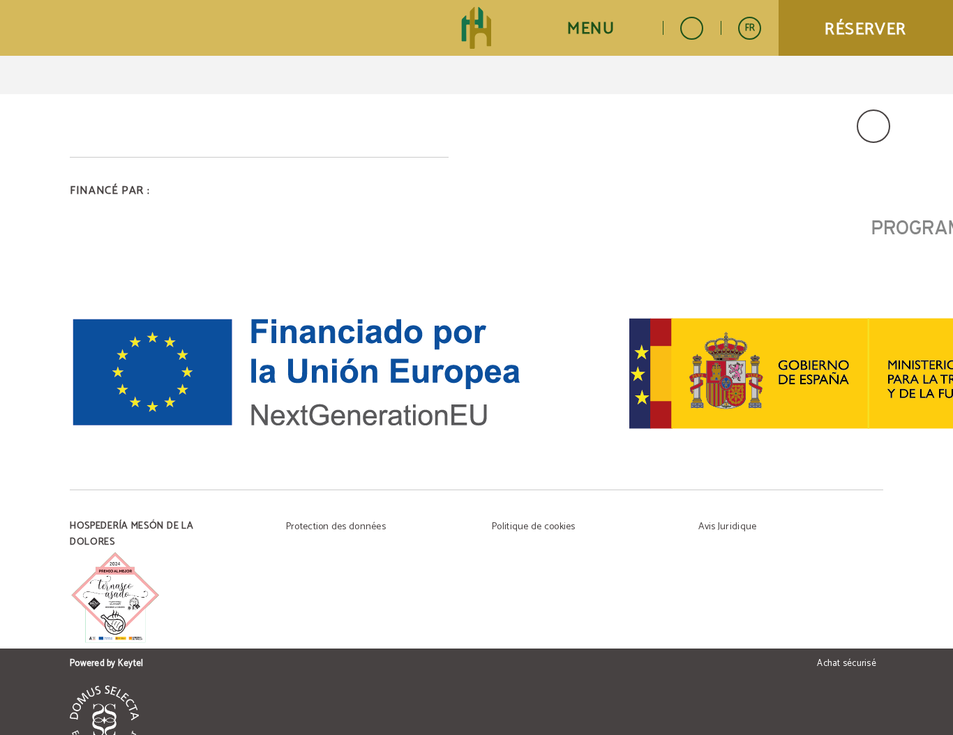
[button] (606, 28)
